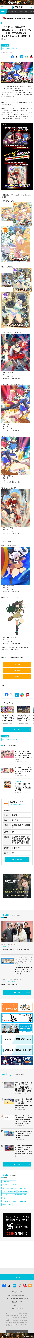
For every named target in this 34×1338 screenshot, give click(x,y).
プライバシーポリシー (17, 1308)
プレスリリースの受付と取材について (17, 1298)
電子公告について (17, 1302)
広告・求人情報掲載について (17, 1295)
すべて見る (17, 729)
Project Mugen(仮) (23, 1191)
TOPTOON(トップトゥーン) (9, 1188)
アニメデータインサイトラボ (9, 1185)
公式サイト (17, 664)
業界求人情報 (23, 11)
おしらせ (17, 1305)
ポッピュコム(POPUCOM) (9, 1191)
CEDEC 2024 (23, 1188)
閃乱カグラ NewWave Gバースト (10, 48)
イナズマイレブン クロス (8, 1181)
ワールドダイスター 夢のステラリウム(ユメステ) (14, 1201)
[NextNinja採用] (17, 1225)
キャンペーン (6, 23)
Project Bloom (6, 1198)
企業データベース (12, 11)
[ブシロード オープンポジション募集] (17, 18)
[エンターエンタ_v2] (17, 886)
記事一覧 (3, 11)
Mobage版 (17, 670)
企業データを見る (17, 860)
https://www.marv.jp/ (15, 804)
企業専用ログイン (16, 1332)
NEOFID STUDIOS (6, 1204)
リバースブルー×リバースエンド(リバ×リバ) (14, 1194)
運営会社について (17, 1292)
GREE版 (17, 676)
